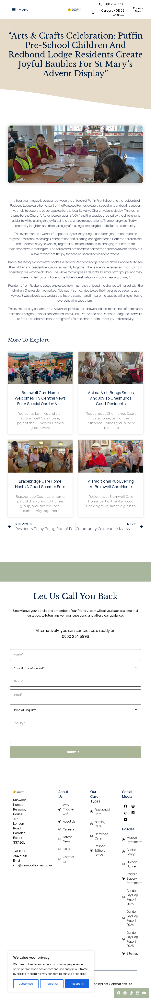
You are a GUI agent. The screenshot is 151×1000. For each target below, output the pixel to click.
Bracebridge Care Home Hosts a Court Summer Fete (40, 483)
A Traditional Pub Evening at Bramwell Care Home (111, 483)
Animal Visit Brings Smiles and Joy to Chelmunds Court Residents (111, 398)
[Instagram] (133, 806)
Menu (24, 9)
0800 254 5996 (75, 636)
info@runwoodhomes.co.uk (32, 865)
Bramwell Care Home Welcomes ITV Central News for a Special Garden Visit (40, 398)
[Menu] (14, 10)
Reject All (52, 983)
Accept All (77, 983)
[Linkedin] (133, 812)
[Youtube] (125, 819)
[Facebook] (125, 806)
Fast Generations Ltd (117, 984)
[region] (51, 971)
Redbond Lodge (21, 205)
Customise (26, 983)
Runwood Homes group (79, 205)
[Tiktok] (125, 812)
